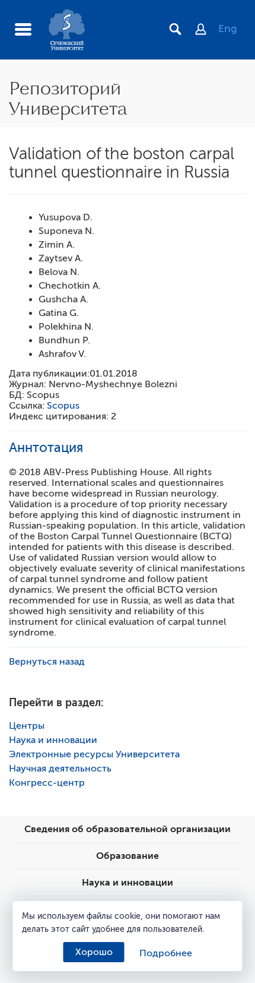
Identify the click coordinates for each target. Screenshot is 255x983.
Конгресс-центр (47, 782)
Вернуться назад (47, 661)
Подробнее (165, 953)
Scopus (63, 405)
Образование (127, 856)
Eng (227, 28)
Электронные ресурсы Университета (94, 754)
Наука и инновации (53, 740)
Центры (26, 725)
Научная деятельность (60, 768)
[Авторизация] (206, 30)
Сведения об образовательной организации (127, 829)
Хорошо (94, 952)
